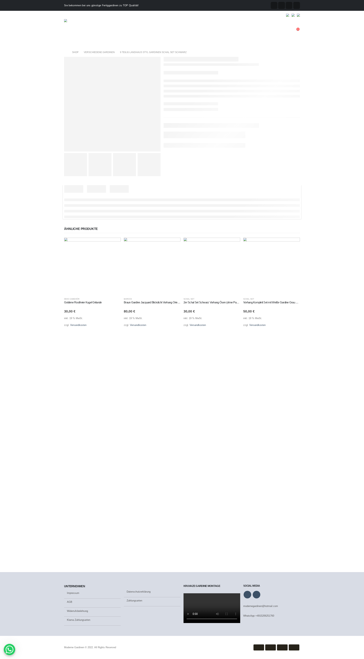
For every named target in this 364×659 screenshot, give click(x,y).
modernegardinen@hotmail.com (260, 606)
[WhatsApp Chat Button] (9, 649)
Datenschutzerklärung (139, 591)
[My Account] (286, 31)
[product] (92, 266)
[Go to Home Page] (65, 52)
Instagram (256, 594)
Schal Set (189, 299)
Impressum (73, 593)
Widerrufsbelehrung (77, 611)
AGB (69, 601)
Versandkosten (78, 325)
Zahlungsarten (134, 600)
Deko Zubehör (71, 299)
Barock (128, 299)
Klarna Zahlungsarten (78, 619)
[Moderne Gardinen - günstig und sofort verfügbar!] (80, 31)
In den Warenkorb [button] (114, 243)
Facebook (247, 594)
